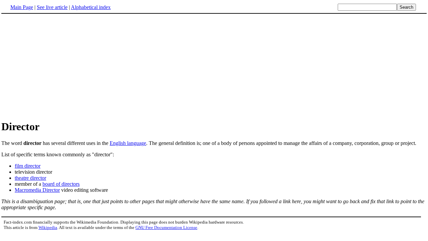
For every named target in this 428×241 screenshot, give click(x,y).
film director (27, 166)
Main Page (21, 7)
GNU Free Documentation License (166, 227)
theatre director (30, 178)
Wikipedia (47, 227)
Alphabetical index (91, 7)
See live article (52, 7)
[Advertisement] (214, 66)
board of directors (61, 184)
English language (128, 143)
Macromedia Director (37, 190)
